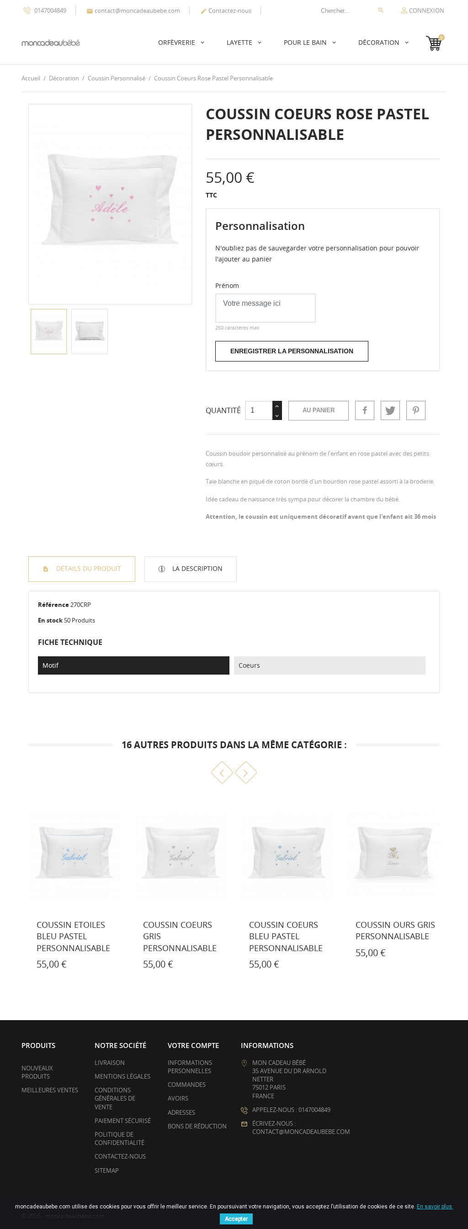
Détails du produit (87, 568)
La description (196, 568)
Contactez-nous (225, 10)
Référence (53, 605)
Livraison (110, 1063)
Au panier (319, 410)
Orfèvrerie (177, 42)
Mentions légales (122, 1076)
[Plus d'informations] (45, 966)
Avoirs (178, 1098)
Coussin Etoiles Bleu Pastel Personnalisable (73, 936)
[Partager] (364, 410)
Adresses (181, 1112)
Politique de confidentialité (119, 1138)
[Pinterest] (415, 410)
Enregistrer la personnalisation (291, 351)
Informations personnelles (190, 1067)
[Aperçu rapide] (24, 966)
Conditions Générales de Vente (115, 1098)
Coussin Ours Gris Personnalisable (395, 930)
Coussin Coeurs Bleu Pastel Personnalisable (286, 936)
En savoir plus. (435, 1206)
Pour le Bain (306, 42)
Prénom (227, 285)
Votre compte (193, 1045)
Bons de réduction (197, 1126)
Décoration (379, 42)
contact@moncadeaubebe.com (133, 10)
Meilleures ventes (49, 1090)
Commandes (187, 1084)
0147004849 (49, 10)
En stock (50, 620)
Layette (240, 42)
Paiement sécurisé (123, 1121)
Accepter (236, 1219)
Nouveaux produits (37, 1072)
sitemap (107, 1170)
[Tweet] (390, 410)
